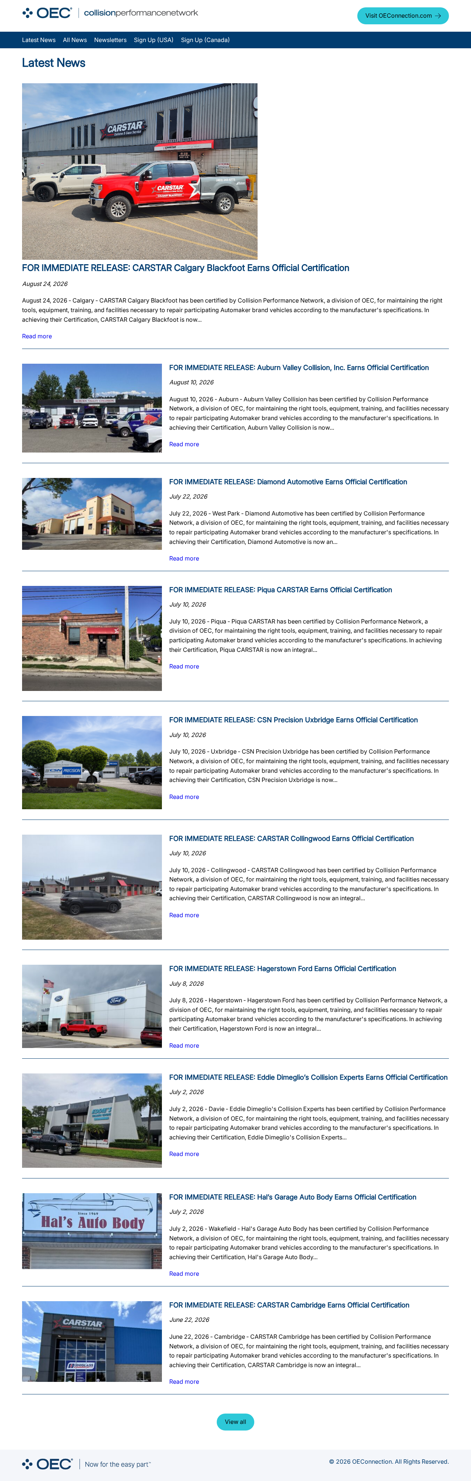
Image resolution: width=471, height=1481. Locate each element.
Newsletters (110, 39)
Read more (37, 336)
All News (75, 39)
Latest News (39, 39)
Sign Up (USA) (154, 39)
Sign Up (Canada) (205, 39)
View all (235, 1421)
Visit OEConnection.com (398, 15)
